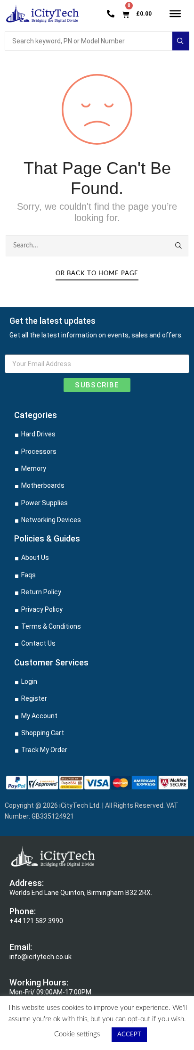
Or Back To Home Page (97, 274)
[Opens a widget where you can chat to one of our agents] (129, 996)
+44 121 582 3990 (36, 921)
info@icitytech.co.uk (40, 956)
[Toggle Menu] (175, 13)
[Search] (179, 245)
